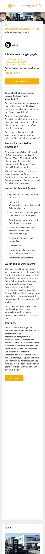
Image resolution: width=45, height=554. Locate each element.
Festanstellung (11, 73)
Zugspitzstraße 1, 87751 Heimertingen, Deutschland (19, 63)
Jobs (6, 25)
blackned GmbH (15, 59)
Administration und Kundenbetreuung (21, 29)
